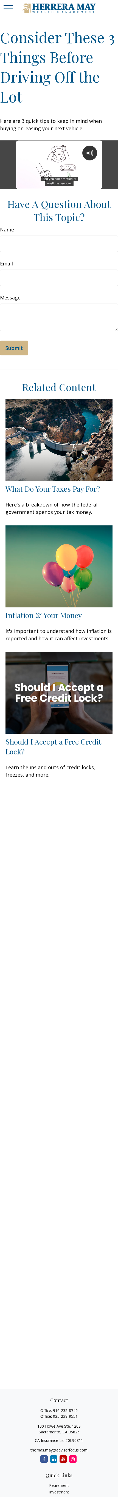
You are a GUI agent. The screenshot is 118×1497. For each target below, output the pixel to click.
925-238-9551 (65, 1416)
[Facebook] (44, 1459)
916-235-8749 (65, 1410)
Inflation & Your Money (43, 615)
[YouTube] (63, 1459)
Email (6, 263)
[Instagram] (73, 1459)
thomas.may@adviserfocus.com (59, 1450)
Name (7, 229)
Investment (59, 1492)
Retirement (59, 1485)
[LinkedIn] (53, 1459)
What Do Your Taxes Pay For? (52, 489)
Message (10, 297)
